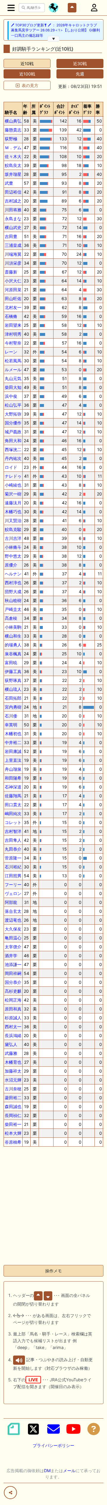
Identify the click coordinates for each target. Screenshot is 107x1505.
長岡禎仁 (13, 1115)
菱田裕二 (13, 1097)
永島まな (13, 218)
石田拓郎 (13, 698)
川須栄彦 (13, 262)
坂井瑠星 (13, 174)
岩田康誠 (13, 751)
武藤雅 (11, 1053)
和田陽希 (13, 777)
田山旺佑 (13, 298)
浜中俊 (11, 396)
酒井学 (11, 955)
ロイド (11, 467)
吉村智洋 (13, 831)
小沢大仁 (13, 280)
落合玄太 (13, 911)
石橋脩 (11, 316)
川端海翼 (13, 254)
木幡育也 (13, 1062)
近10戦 (27, 63)
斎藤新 (11, 271)
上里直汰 (13, 760)
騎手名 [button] (11, 112)
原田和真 (13, 1008)
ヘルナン (13, 573)
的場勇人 (13, 644)
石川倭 (11, 715)
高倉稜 (11, 618)
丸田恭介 (13, 849)
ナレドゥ (13, 476)
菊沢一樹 (13, 493)
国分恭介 (13, 982)
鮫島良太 (13, 165)
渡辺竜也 (13, 920)
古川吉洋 (13, 538)
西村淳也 (13, 582)
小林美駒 (13, 627)
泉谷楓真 (13, 653)
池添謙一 (13, 964)
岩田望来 (13, 325)
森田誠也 (13, 1106)
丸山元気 (13, 378)
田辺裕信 (13, 191)
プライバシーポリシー (53, 1445)
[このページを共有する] (10, 1492)
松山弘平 (13, 405)
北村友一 (13, 307)
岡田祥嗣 (13, 973)
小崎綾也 (13, 484)
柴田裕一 (13, 1124)
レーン (11, 351)
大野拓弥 (13, 413)
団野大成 (13, 591)
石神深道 (13, 786)
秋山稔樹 (13, 600)
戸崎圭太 (13, 609)
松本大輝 (13, 1133)
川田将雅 (13, 209)
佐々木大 (13, 156)
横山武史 (13, 227)
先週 (80, 73)
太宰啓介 (13, 946)
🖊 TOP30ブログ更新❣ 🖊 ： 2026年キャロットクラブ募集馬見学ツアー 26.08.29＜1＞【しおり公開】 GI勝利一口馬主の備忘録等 (55, 30)
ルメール (13, 369)
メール (69, 1470)
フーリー (13, 884)
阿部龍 (11, 902)
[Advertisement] (53, 1207)
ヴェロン (13, 893)
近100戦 (27, 73)
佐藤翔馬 (13, 795)
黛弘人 (11, 1044)
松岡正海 (13, 999)
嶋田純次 (13, 813)
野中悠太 (13, 555)
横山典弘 (13, 120)
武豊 (9, 183)
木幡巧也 (13, 511)
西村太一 (13, 1026)
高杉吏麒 (13, 991)
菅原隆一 (13, 857)
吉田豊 (11, 236)
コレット (13, 822)
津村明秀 (13, 334)
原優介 (11, 564)
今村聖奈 (13, 342)
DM (47, 1470)
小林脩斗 (13, 547)
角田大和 (13, 440)
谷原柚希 (13, 1142)
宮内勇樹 (13, 706)
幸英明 (11, 724)
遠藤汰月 (13, 502)
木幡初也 (13, 733)
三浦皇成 (13, 245)
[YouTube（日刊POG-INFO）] (73, 1429)
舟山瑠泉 (13, 769)
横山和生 (13, 635)
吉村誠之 (13, 200)
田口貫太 (13, 804)
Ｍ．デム (13, 147)
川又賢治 (13, 520)
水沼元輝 (13, 1079)
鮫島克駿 (13, 529)
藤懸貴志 (13, 129)
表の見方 (30, 85)
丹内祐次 (13, 458)
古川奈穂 (13, 1088)
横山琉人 (13, 689)
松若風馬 (13, 360)
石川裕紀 (13, 866)
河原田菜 (13, 289)
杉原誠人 (13, 1017)
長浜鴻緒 (13, 1035)
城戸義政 (13, 431)
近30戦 (80, 63)
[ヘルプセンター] (93, 1429)
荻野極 (11, 138)
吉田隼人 (13, 840)
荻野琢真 (13, 680)
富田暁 (11, 662)
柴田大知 (13, 387)
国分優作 (13, 422)
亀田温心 (13, 937)
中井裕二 (13, 742)
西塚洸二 (13, 449)
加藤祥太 (13, 1070)
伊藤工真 (13, 671)
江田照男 (13, 875)
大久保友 (13, 928)
